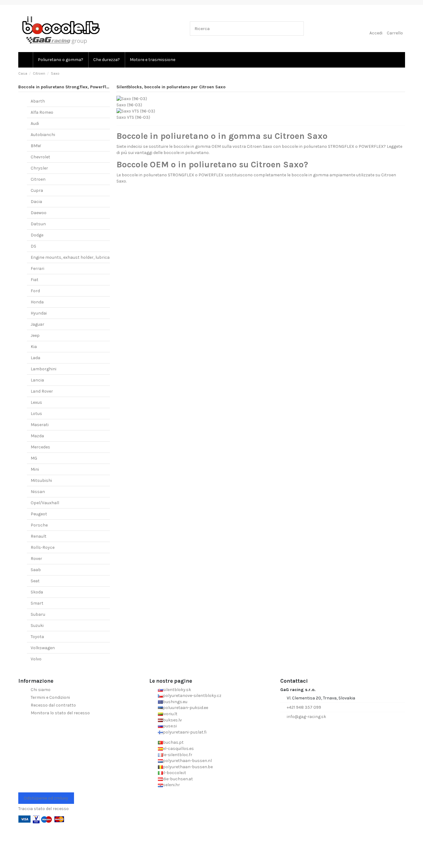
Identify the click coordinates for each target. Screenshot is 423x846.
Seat (35, 581)
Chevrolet (40, 157)
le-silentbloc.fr (177, 754)
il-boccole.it (174, 772)
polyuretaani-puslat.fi (185, 732)
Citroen (38, 179)
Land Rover (42, 391)
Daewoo (38, 212)
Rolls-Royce (43, 547)
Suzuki (37, 625)
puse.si (170, 726)
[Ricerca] (298, 28)
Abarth (38, 101)
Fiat (34, 279)
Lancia (37, 380)
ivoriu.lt (170, 713)
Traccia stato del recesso (43, 808)
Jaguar (37, 324)
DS (33, 246)
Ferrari (37, 268)
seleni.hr (171, 784)
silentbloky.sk (177, 689)
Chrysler (39, 168)
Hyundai (39, 313)
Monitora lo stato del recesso (60, 713)
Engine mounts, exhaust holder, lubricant (72, 257)
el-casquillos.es (178, 748)
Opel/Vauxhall (45, 502)
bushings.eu (175, 701)
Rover (36, 558)
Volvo (36, 659)
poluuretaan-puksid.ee (185, 707)
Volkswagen (43, 647)
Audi (35, 123)
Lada (35, 357)
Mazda (37, 435)
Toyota (37, 636)
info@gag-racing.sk (306, 716)
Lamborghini (43, 369)
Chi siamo (40, 689)
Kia (34, 346)
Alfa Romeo (42, 112)
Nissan (38, 491)
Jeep (35, 335)
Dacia (36, 201)
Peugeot (39, 514)
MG (34, 458)
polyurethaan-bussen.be (188, 766)
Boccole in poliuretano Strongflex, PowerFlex (64, 87)
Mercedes (40, 447)
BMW (36, 145)
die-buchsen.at (178, 779)
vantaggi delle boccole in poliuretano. (172, 152)
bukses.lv (172, 720)
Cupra (37, 190)
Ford (35, 290)
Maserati (40, 424)
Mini (35, 469)
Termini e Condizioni (50, 697)
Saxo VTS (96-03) (133, 117)
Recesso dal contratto (53, 705)
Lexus (36, 402)
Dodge (37, 235)
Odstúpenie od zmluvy (46, 798)
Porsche (39, 525)
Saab (36, 569)
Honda (37, 302)
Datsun (38, 224)
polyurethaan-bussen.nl (187, 760)
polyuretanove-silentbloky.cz (192, 695)
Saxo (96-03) (129, 105)
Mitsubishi (41, 480)
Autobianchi (43, 134)
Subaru (38, 614)
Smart (37, 603)
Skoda (37, 592)
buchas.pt (173, 742)
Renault (38, 536)
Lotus (36, 413)
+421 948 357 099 (304, 707)
